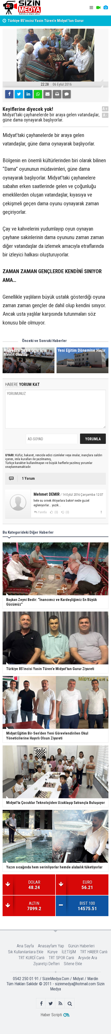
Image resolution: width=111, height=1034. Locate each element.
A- (105, 115)
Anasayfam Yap (51, 945)
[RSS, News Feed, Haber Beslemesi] (60, 1003)
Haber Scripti (51, 1014)
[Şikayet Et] (101, 512)
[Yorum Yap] (66, 94)
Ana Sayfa (25, 945)
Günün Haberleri (81, 945)
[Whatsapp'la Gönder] (38, 94)
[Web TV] (98, 7)
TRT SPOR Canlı (61, 957)
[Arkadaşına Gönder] (47, 94)
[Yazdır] (57, 94)
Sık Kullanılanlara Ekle (25, 951)
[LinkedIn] (28, 94)
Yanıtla (42, 512)
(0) (56, 512)
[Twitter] (19, 94)
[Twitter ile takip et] (51, 1003)
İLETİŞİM (69, 951)
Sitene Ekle (73, 963)
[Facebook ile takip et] (41, 1003)
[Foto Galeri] (105, 7)
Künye (52, 951)
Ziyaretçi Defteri (46, 963)
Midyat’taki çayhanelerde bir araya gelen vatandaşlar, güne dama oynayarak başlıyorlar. (51, 117)
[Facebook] (9, 94)
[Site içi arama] (70, 1003)
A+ (105, 108)
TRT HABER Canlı (93, 951)
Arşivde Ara (87, 957)
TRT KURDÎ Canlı (31, 957)
